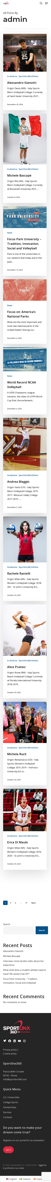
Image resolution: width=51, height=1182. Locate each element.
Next (33, 903)
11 (26, 903)
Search (6, 924)
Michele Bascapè (11, 956)
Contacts (7, 1117)
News (9, 232)
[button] (46, 3)
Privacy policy (10, 1049)
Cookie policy (10, 1053)
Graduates (12, 475)
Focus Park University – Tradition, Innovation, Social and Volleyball (20, 980)
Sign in (8, 1150)
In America (12, 76)
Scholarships (9, 1107)
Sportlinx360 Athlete (28, 76)
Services (7, 1112)
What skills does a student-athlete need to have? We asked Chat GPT (24, 972)
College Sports (10, 1102)
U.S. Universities (11, 1097)
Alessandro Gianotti (13, 951)
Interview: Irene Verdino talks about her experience (23, 963)
